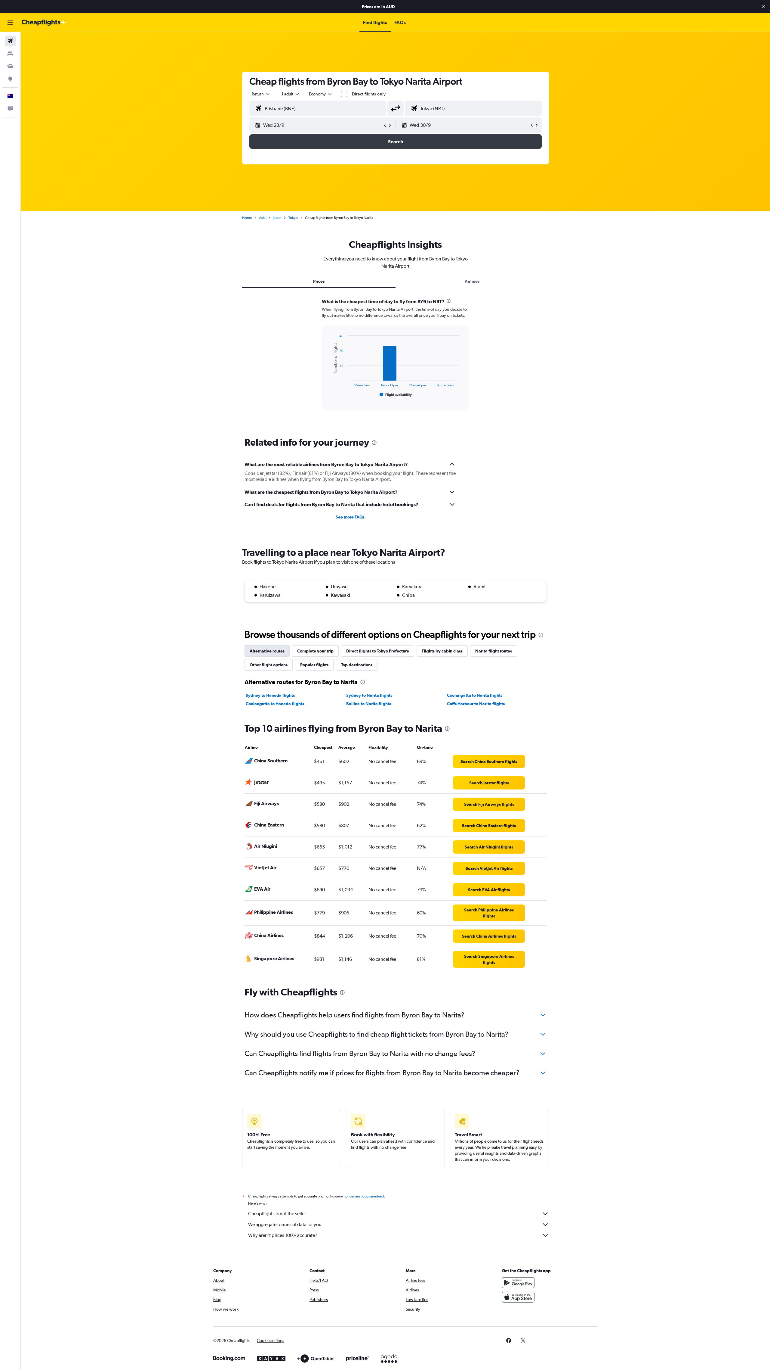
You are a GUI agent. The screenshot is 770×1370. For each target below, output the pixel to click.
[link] (489, 761)
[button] (763, 6)
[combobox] (261, 94)
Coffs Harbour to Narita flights (476, 703)
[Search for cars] (10, 66)
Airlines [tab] (472, 281)
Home (247, 218)
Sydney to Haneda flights (270, 695)
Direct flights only (369, 94)
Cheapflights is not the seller (277, 1213)
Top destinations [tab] (356, 664)
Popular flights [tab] (314, 664)
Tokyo (293, 218)
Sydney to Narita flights (369, 695)
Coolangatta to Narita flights (474, 695)
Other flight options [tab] (269, 664)
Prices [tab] (319, 281)
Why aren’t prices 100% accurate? (282, 1235)
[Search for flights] (10, 41)
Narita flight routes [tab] (493, 651)
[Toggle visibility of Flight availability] (396, 395)
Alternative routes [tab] (267, 651)
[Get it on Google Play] (518, 1282)
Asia (262, 218)
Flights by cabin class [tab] (442, 651)
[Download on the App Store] (518, 1297)
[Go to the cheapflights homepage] (44, 23)
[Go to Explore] (10, 79)
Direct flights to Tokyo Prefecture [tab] (377, 651)
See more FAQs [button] (350, 517)
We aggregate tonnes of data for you (285, 1224)
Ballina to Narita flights (368, 703)
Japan (277, 218)
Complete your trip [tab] (315, 651)
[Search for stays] (10, 54)
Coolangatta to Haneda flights (275, 703)
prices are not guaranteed (364, 1196)
